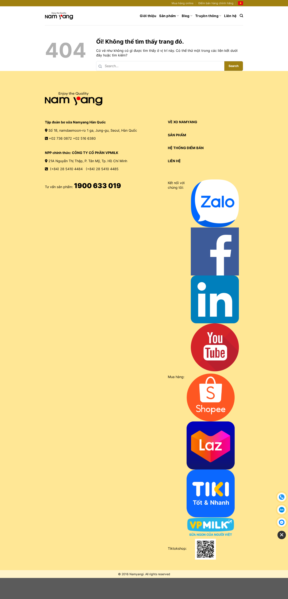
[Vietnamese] (240, 3)
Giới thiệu (148, 16)
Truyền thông (206, 16)
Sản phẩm (167, 16)
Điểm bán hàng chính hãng (215, 3)
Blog (185, 16)
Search (234, 66)
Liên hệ (230, 16)
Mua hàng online (183, 3)
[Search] (241, 16)
